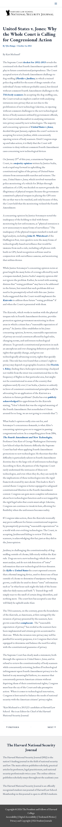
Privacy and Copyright (20, 820)
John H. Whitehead (37, 235)
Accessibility (11, 816)
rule (7, 300)
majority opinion (23, 163)
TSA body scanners (13, 94)
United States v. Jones (42, 126)
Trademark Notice (46, 816)
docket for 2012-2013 (34, 62)
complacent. (27, 622)
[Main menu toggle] (56, 3)
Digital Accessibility (28, 816)
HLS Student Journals (42, 820)
